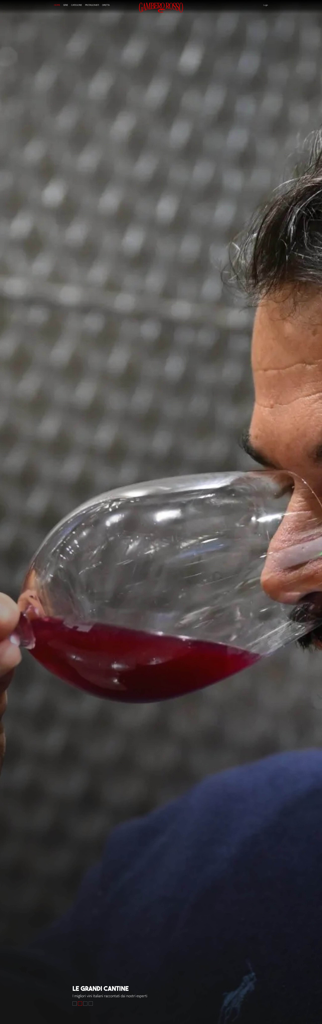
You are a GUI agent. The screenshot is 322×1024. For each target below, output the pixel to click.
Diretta (106, 5)
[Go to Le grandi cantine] (80, 1003)
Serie (65, 5)
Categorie (76, 5)
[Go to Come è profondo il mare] (74, 1003)
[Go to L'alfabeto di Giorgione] (85, 1003)
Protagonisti (92, 5)
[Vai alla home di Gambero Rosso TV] (161, 8)
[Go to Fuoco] (91, 1003)
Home (57, 5)
